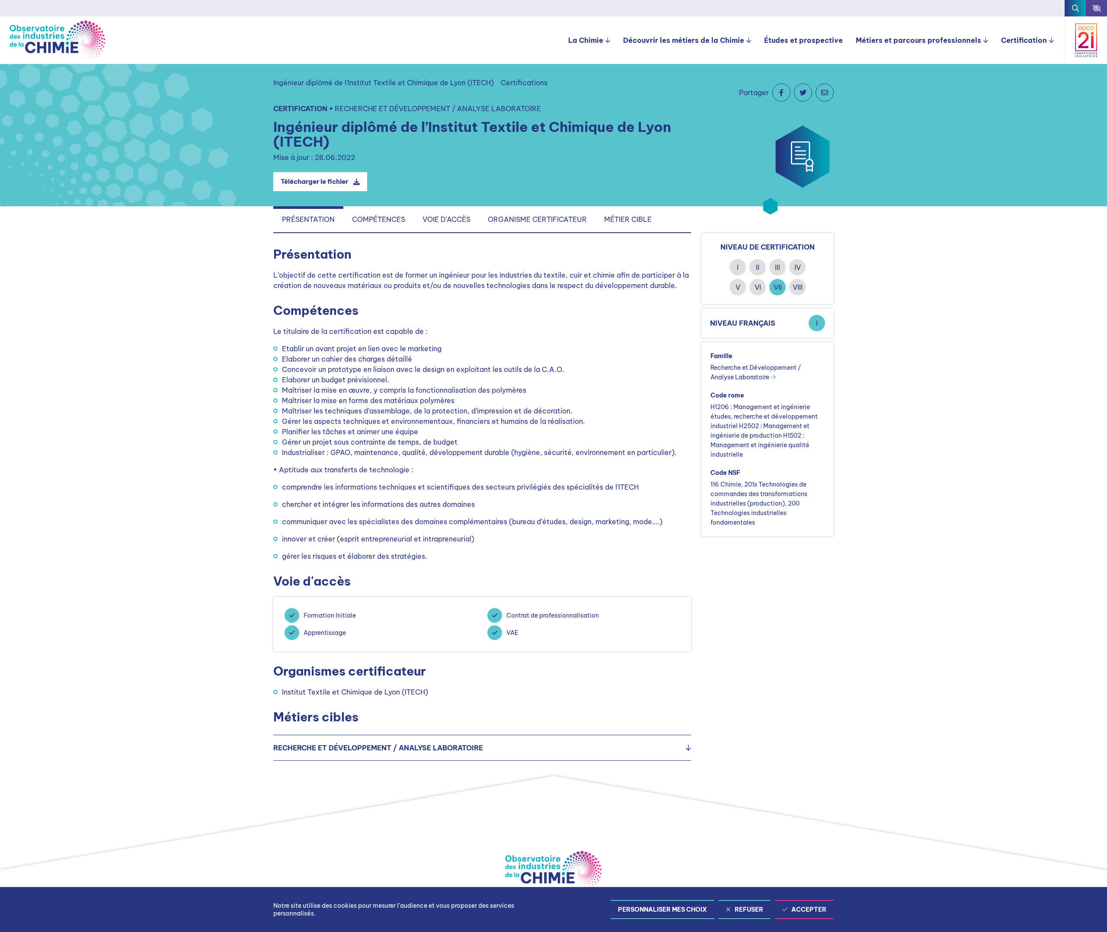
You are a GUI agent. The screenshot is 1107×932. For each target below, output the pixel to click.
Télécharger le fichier (314, 181)
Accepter (808, 909)
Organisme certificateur (537, 219)
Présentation (308, 219)
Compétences (378, 219)
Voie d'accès (446, 219)
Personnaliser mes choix (662, 909)
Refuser (749, 909)
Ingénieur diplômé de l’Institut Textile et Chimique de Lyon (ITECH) (383, 82)
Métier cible (628, 219)
